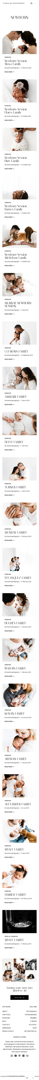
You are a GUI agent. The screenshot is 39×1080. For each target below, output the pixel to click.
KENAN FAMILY (14, 713)
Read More (9, 72)
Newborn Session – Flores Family (17, 110)
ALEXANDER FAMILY (18, 804)
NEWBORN (8, 57)
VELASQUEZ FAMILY (18, 578)
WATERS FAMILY (15, 668)
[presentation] (19, 42)
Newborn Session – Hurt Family (17, 159)
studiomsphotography (12, 68)
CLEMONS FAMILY (16, 351)
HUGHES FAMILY (15, 623)
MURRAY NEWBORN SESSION (18, 304)
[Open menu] (31, 3)
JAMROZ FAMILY (15, 895)
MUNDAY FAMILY (16, 532)
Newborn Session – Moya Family (17, 62)
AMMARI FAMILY (16, 397)
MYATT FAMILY (14, 849)
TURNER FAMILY (15, 487)
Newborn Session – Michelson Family (17, 256)
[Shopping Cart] (35, 3)
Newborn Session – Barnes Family (17, 207)
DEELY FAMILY (14, 442)
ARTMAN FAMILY (16, 759)
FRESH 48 (7, 936)
